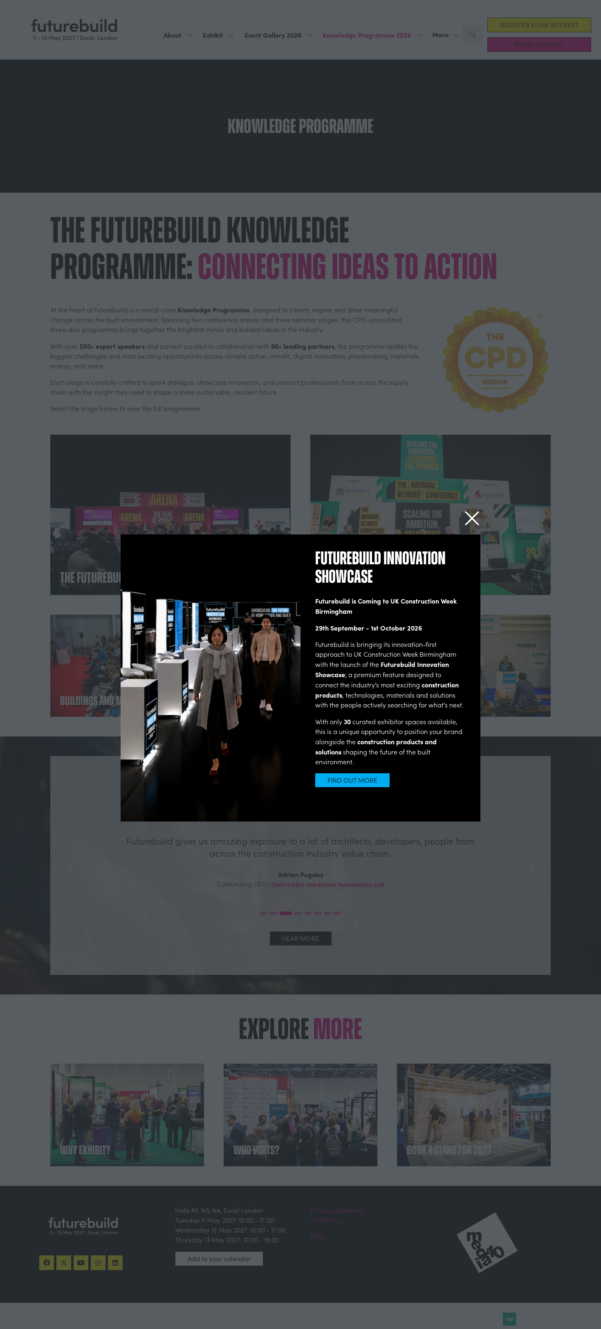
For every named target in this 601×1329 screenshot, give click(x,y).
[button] (472, 518)
